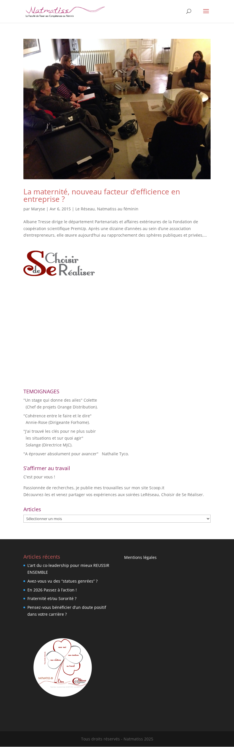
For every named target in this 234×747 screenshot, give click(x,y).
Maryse (38, 209)
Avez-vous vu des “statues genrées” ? (62, 581)
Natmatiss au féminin (117, 209)
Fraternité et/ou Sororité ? (51, 598)
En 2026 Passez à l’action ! (52, 590)
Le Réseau (85, 209)
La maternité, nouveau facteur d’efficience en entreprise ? (101, 195)
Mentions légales (140, 557)
